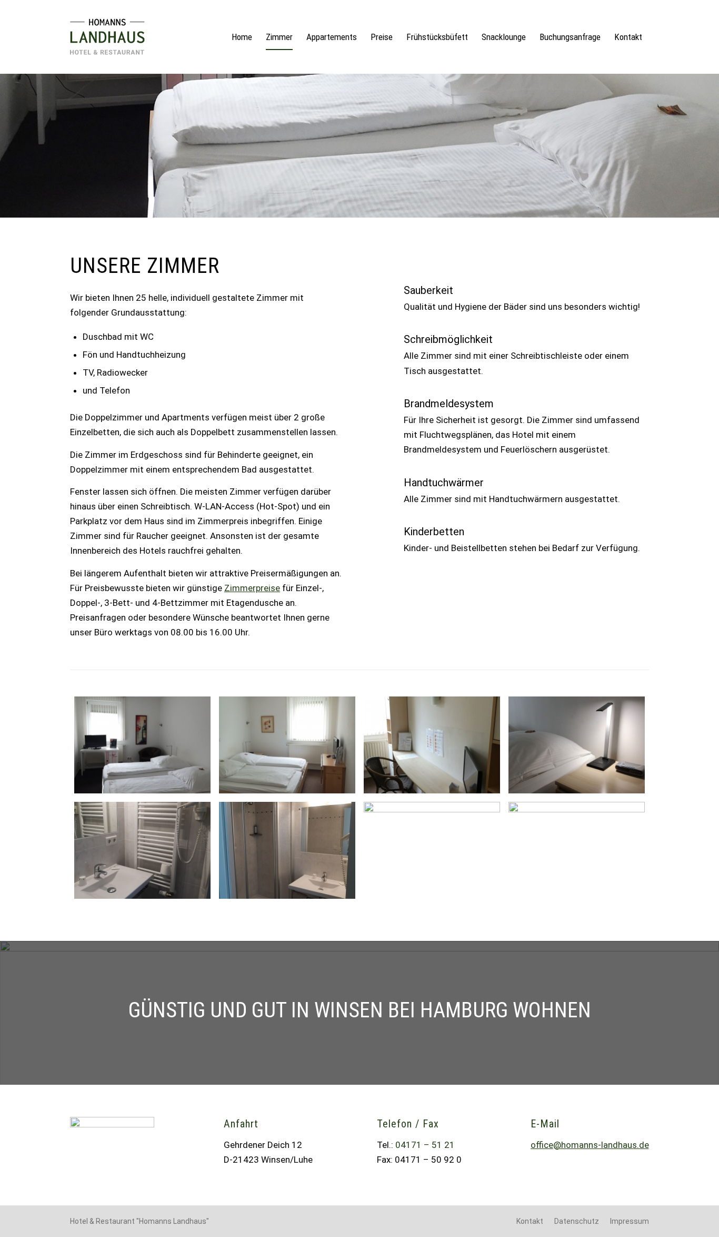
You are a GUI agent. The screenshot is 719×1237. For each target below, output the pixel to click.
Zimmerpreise (252, 588)
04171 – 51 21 (425, 1145)
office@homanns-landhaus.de (590, 1145)
